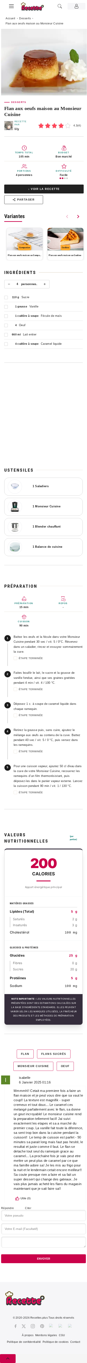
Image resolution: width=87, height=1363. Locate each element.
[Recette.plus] (34, 8)
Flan (25, 1054)
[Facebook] (15, 1326)
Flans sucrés (53, 1054)
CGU (62, 1335)
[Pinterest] (42, 1326)
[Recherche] (59, 6)
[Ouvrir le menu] (11, 5)
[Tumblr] (51, 1326)
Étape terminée (31, 658)
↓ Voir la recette (44, 189)
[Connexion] (76, 6)
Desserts (25, 18)
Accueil (10, 18)
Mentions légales (46, 1335)
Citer (28, 1208)
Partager (26, 199)
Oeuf (65, 1066)
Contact (75, 1341)
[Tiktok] (70, 1326)
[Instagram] (32, 1326)
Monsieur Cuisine (33, 1066)
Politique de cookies (55, 1341)
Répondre (7, 1208)
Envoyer (43, 1258)
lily (16, 129)
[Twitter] (23, 1326)
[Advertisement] (43, 415)
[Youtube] (61, 1326)
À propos (27, 1335)
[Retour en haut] (8, 1358)
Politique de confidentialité (24, 1341)
